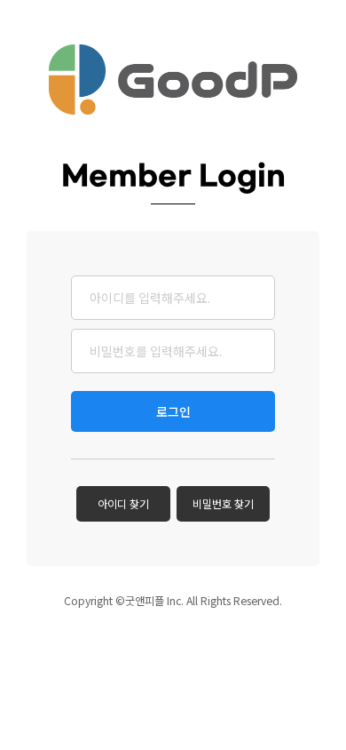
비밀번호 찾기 (223, 504)
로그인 (173, 411)
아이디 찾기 (123, 504)
